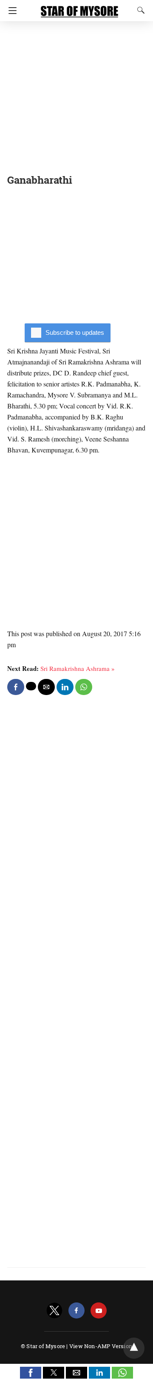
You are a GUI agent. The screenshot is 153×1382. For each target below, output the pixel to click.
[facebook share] (15, 687)
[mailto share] (46, 687)
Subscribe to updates (74, 332)
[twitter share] (31, 686)
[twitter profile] (54, 1311)
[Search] (139, 10)
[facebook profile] (76, 1311)
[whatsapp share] (83, 687)
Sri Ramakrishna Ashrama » (77, 668)
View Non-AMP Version (100, 1346)
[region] (76, 95)
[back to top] (133, 1348)
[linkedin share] (65, 687)
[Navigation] (10, 10)
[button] (30, 1373)
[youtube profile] (99, 1311)
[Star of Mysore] (79, 7)
